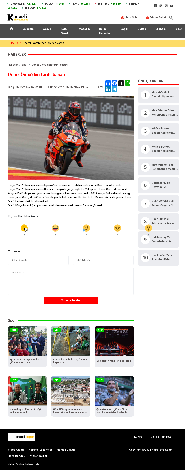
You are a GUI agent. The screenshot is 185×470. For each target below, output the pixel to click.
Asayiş (47, 29)
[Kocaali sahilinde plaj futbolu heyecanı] (70, 341)
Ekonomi (160, 29)
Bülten (142, 29)
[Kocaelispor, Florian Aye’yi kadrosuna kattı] (27, 390)
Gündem (28, 29)
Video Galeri (158, 17)
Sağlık (124, 29)
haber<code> (33, 464)
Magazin (84, 29)
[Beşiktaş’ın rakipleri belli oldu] (114, 341)
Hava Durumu (16, 456)
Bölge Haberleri (105, 31)
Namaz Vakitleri (67, 449)
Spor (24, 64)
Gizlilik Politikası (160, 437)
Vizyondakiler (38, 456)
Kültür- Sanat (65, 31)
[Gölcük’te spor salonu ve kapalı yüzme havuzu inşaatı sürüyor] (70, 390)
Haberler (13, 64)
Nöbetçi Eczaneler (40, 449)
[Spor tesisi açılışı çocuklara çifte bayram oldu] (27, 341)
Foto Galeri (132, 17)
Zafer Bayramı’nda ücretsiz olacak (44, 43)
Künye (138, 437)
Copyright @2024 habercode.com (150, 449)
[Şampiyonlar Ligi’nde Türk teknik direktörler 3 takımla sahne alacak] (114, 390)
